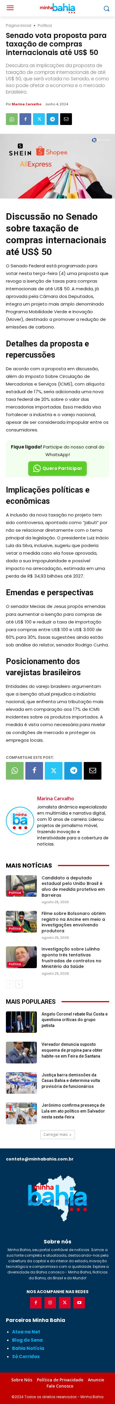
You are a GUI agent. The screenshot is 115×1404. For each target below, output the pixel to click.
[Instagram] (50, 1302)
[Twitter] (39, 119)
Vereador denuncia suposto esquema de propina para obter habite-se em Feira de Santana (72, 1050)
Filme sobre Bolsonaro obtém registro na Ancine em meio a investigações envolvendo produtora (74, 922)
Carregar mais (56, 1134)
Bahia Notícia (28, 1348)
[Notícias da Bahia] (57, 1198)
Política (45, 25)
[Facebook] (25, 119)
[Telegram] (52, 119)
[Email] (66, 119)
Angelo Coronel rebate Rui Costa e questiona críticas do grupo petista (75, 1020)
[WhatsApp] (12, 119)
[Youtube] (79, 1302)
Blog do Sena (27, 1340)
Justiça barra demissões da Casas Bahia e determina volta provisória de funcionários (71, 1081)
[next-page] (19, 984)
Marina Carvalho (26, 104)
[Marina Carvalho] (20, 820)
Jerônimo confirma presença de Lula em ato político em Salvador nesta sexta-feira (73, 1111)
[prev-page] (9, 984)
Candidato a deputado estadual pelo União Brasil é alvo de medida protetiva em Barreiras (73, 886)
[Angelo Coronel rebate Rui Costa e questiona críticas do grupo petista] (21, 1022)
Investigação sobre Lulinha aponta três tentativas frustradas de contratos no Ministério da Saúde (71, 957)
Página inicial (18, 25)
